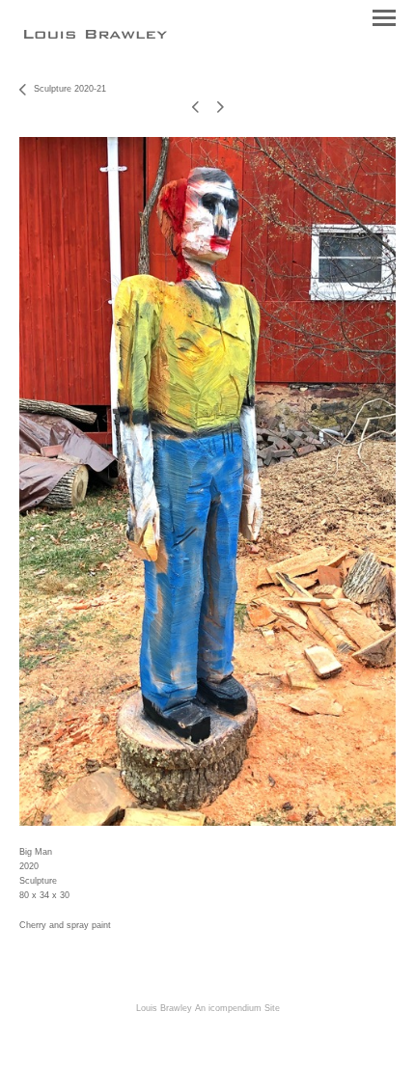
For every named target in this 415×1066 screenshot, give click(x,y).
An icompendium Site (237, 1008)
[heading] (95, 33)
